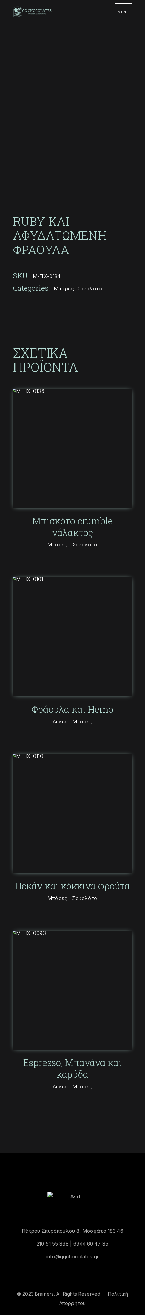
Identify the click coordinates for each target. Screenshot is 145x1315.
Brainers (44, 1294)
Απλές (60, 721)
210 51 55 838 (53, 1243)
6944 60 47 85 (90, 1243)
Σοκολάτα (89, 288)
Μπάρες (64, 288)
